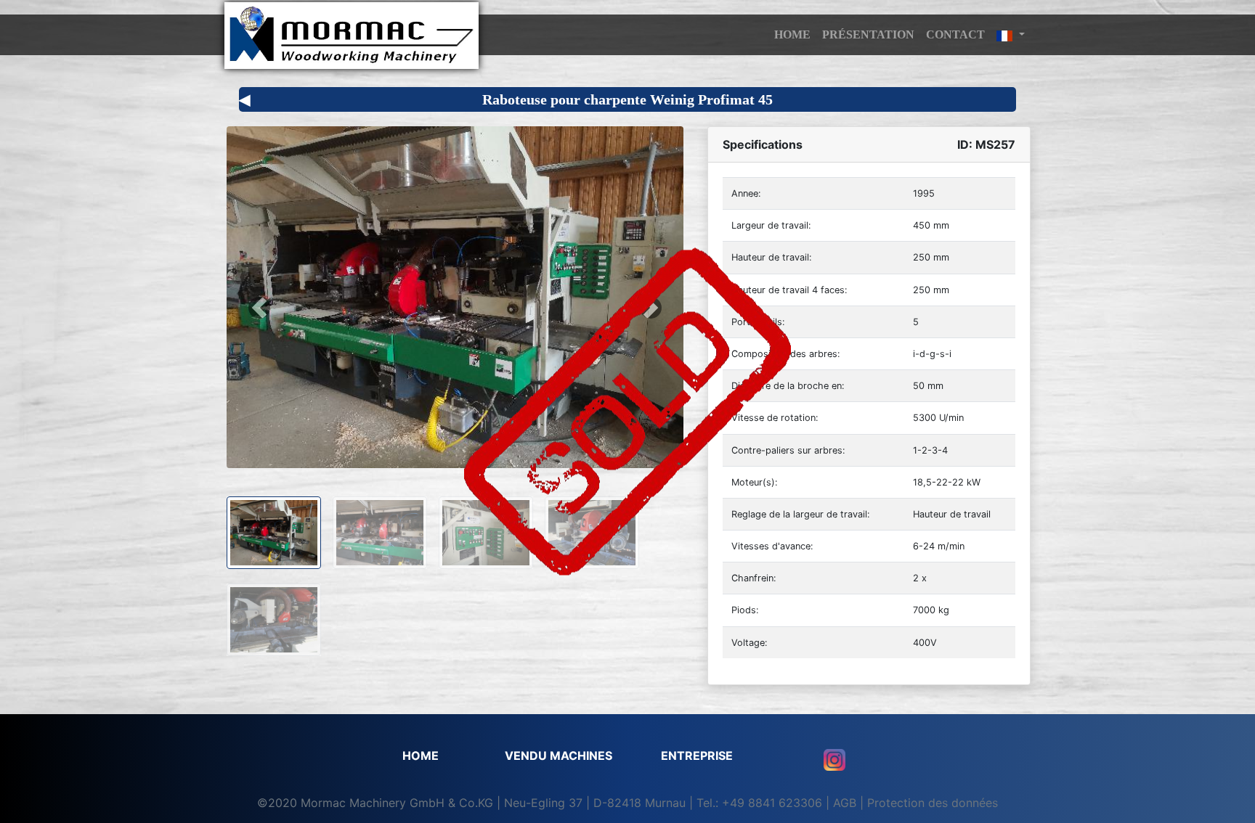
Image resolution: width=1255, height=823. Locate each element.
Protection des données (932, 802)
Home (420, 755)
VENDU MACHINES (558, 755)
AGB (844, 802)
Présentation (868, 34)
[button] (1011, 34)
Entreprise (697, 755)
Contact (955, 34)
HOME (792, 34)
